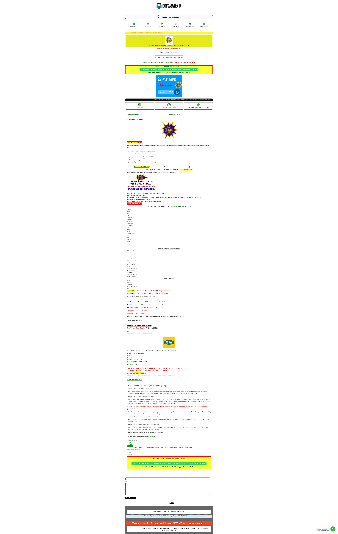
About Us (159, 511)
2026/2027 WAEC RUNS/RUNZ (170, 528)
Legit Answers (205, 145)
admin (132, 449)
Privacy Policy (180, 511)
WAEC (132, 454)
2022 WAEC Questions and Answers (181, 206)
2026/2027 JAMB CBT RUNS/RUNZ (152, 528)
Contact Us (166, 511)
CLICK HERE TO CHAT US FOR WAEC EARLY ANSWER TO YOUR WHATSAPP (169, 45)
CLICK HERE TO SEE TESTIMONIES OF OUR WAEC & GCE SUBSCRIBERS (150, 375)
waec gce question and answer (133, 114)
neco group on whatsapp (174, 114)
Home (154, 511)
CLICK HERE (132, 440)
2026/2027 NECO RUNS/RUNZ (188, 528)
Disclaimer (173, 511)
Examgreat (173, 530)
